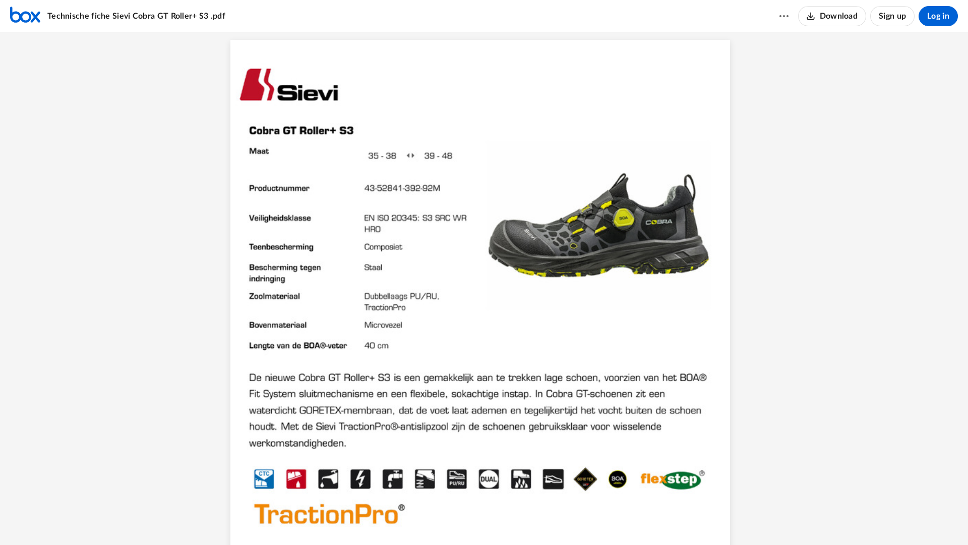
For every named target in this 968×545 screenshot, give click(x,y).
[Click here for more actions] (784, 16)
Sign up (892, 16)
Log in (938, 16)
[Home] (25, 16)
